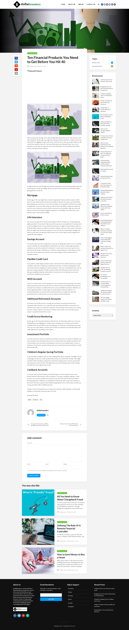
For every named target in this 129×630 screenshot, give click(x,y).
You (41, 399)
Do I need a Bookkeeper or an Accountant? (105, 276)
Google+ (70, 603)
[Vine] (27, 615)
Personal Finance (32, 53)
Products (35, 399)
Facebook (71, 588)
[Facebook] (15, 615)
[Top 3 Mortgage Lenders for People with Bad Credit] (95, 299)
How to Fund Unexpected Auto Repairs (105, 130)
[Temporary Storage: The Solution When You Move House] (95, 292)
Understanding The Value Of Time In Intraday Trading (105, 123)
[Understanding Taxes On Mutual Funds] (95, 178)
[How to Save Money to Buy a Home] (38, 560)
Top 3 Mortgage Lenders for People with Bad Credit (105, 299)
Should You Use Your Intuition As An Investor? (106, 255)
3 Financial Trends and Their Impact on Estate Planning (106, 185)
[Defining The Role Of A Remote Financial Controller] (38, 531)
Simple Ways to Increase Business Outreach (105, 109)
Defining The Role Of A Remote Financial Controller (69, 528)
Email (47, 464)
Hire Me (81, 4)
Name (29, 464)
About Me (71, 4)
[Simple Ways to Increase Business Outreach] (95, 109)
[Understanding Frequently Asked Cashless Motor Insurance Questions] (95, 162)
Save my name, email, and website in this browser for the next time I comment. (48, 470)
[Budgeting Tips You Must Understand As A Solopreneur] (95, 88)
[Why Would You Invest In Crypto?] (95, 171)
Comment (29, 443)
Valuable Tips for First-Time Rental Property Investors (105, 269)
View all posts (41, 415)
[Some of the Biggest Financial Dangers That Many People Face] (95, 239)
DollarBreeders (71, 626)
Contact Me (91, 4)
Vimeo (70, 599)
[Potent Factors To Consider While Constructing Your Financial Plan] (95, 283)
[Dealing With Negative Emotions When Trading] (95, 192)
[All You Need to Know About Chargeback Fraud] (38, 502)
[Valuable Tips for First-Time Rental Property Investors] (95, 269)
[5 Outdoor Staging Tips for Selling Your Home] (95, 95)
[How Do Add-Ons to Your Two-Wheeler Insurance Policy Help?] (95, 153)
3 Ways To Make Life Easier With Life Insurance (106, 102)
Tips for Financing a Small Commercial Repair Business (106, 262)
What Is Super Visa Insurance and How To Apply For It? (106, 248)
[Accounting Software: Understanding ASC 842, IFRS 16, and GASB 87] (95, 222)
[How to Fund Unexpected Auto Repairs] (95, 130)
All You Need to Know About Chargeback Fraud (70, 498)
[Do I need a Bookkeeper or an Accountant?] (95, 276)
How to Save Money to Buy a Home (71, 556)
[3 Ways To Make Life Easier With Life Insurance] (95, 102)
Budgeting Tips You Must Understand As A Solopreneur (106, 88)
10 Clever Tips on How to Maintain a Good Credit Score (106, 137)
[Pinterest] (23, 615)
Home (63, 4)
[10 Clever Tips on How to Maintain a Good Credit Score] (95, 137)
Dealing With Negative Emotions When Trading (106, 192)
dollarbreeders (33, 66)
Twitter (70, 592)
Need (29, 399)
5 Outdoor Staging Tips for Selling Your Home (106, 95)
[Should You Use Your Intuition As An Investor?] (95, 255)
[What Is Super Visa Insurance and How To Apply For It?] (95, 248)
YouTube (70, 596)
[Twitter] (19, 615)
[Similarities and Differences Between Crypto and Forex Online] (95, 206)
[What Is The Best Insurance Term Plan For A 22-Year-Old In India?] (95, 230)
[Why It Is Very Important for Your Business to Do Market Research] (95, 144)
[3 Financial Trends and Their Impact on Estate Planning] (95, 185)
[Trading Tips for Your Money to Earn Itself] (95, 81)
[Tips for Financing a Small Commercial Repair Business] (95, 262)
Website (65, 464)
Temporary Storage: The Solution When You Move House (106, 292)
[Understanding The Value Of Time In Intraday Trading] (95, 123)
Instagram (71, 606)
